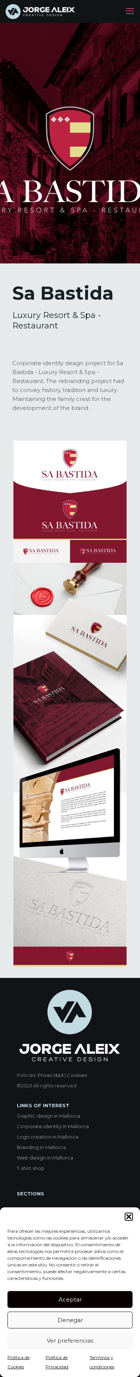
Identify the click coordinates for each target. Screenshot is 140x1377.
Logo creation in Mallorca (47, 1137)
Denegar (70, 1320)
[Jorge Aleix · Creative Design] (41, 11)
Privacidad (50, 1075)
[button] (129, 1216)
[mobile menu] (130, 11)
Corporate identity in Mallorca (53, 1126)
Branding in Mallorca (41, 1147)
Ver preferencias (70, 1340)
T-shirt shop (30, 1168)
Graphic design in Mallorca (48, 1116)
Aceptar (70, 1299)
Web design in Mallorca (45, 1158)
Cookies (77, 1075)
